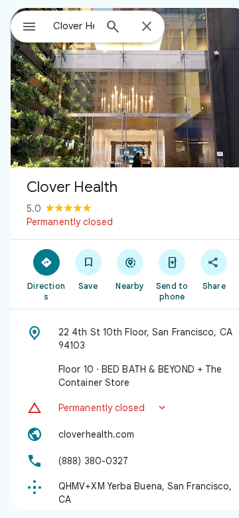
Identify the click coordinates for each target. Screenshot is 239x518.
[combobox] (73, 26)
